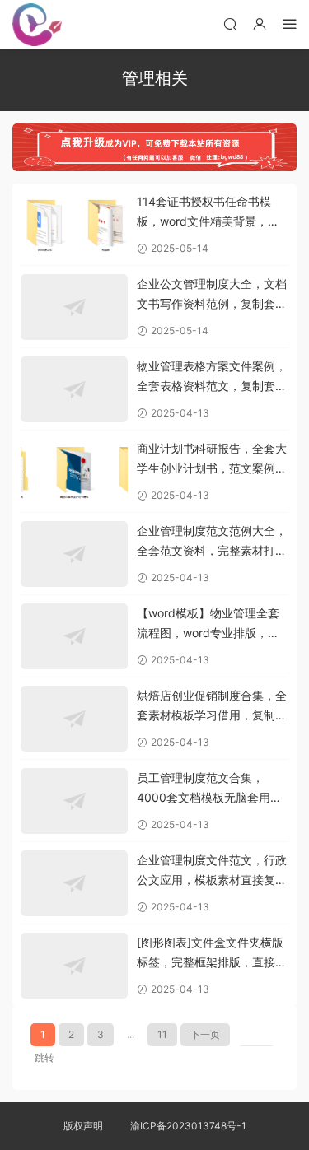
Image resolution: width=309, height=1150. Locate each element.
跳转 (44, 1057)
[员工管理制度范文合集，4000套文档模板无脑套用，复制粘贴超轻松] (74, 801)
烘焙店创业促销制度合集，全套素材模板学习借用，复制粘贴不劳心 (212, 706)
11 (162, 1034)
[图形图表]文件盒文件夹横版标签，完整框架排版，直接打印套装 (212, 953)
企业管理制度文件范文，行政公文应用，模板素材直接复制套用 (212, 871)
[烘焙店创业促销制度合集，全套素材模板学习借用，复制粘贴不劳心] (74, 719)
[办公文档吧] (37, 24)
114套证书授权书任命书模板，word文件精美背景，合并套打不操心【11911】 (208, 212)
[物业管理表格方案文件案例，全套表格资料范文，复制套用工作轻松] (74, 389)
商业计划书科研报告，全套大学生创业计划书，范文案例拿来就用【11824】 (212, 459)
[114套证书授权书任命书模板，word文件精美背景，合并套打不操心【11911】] (74, 225)
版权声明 (83, 1126)
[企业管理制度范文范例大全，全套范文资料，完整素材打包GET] (74, 554)
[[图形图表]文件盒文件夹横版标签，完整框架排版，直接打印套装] (74, 966)
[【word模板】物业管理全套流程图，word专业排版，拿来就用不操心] (74, 636)
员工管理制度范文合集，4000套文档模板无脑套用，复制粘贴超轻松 (209, 789)
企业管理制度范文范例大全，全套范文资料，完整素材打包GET (212, 542)
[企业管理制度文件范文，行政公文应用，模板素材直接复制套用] (74, 883)
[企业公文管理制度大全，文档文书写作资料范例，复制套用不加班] (74, 307)
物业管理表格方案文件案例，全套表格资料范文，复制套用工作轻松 (212, 377)
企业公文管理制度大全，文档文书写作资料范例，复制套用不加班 (212, 295)
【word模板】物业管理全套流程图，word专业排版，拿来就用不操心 (208, 624)
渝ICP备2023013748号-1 (188, 1126)
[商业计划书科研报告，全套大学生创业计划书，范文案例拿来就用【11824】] (74, 472)
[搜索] (229, 23)
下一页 (205, 1034)
